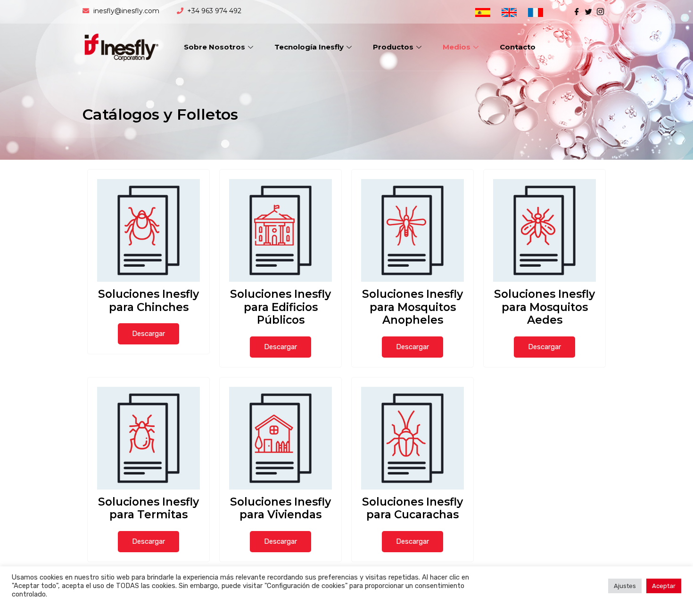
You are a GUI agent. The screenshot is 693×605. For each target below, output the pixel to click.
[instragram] (600, 11)
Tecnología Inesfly (309, 46)
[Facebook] (576, 11)
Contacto (518, 46)
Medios (456, 46)
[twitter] (588, 11)
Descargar (148, 333)
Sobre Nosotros (214, 46)
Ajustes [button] (625, 585)
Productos (393, 46)
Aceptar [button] (664, 585)
